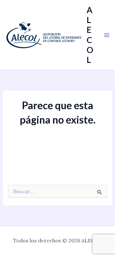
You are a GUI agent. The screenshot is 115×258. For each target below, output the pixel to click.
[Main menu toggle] (107, 35)
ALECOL (90, 35)
